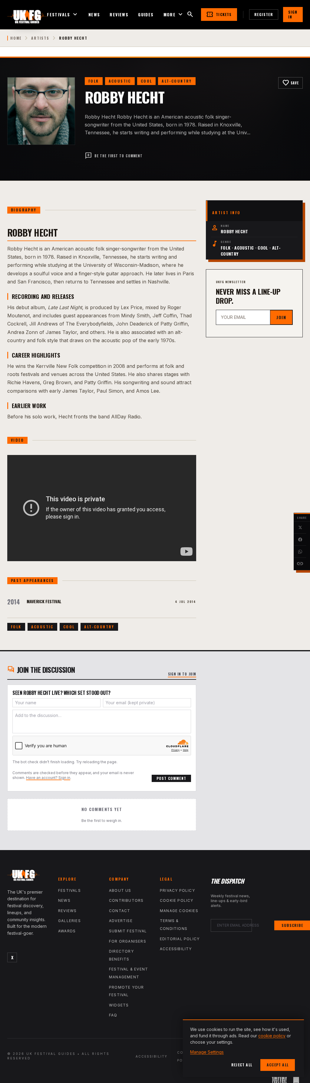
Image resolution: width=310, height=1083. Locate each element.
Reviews (119, 14)
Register (263, 14)
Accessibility (176, 949)
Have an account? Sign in (48, 777)
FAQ (113, 1015)
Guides (145, 14)
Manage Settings (207, 1052)
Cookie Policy (176, 900)
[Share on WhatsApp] (300, 552)
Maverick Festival (44, 601)
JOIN (281, 317)
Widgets (119, 1005)
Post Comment (171, 778)
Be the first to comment (114, 155)
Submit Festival (128, 931)
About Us (120, 890)
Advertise (121, 920)
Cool (146, 80)
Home (15, 38)
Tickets (219, 14)
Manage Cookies (179, 910)
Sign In (293, 14)
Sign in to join (182, 674)
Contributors (126, 900)
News (94, 14)
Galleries (69, 920)
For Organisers (127, 941)
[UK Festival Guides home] (27, 876)
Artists (40, 38)
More (173, 14)
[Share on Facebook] (300, 540)
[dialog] (243, 1048)
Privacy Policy (177, 890)
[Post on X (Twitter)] (300, 528)
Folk (93, 80)
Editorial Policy (180, 939)
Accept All (278, 1064)
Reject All (241, 1064)
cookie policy (271, 1035)
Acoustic (120, 80)
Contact (119, 910)
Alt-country (177, 80)
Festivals (63, 14)
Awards (67, 931)
